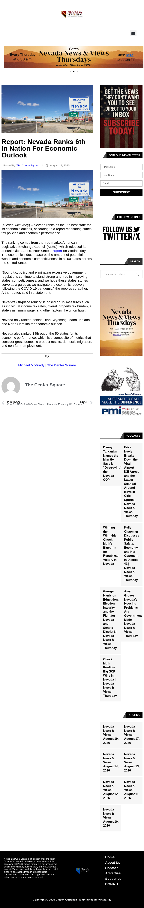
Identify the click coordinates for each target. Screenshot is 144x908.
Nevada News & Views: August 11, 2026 (131, 789)
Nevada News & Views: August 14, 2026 (110, 762)
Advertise (113, 873)
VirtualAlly (104, 899)
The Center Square (28, 165)
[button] (133, 33)
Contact (111, 868)
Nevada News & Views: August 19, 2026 (110, 734)
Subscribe (113, 879)
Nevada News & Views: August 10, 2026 (110, 817)
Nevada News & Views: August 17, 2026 (132, 734)
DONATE (112, 884)
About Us (112, 862)
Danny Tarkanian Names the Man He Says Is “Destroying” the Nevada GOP (112, 463)
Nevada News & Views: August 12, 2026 (110, 789)
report (57, 251)
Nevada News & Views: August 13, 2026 (132, 762)
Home (110, 857)
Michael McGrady (31, 365)
